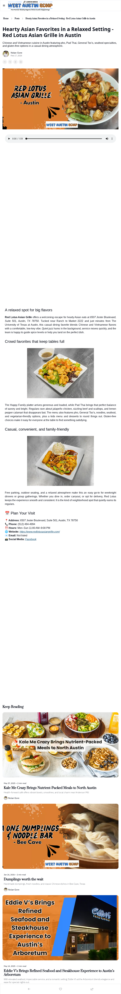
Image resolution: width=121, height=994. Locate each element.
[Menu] (4, 5)
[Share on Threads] (15, 62)
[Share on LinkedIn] (21, 62)
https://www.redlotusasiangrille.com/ (40, 531)
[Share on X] (10, 62)
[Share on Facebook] (5, 62)
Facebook (30, 539)
